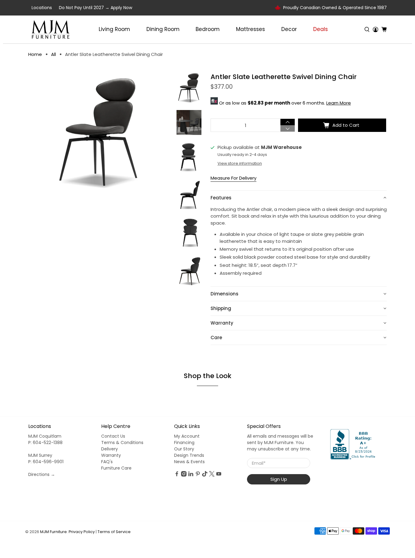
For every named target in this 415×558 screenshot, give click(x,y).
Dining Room (163, 29)
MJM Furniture (53, 531)
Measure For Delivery (233, 178)
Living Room (114, 29)
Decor (289, 29)
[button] (299, 198)
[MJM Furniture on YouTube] (218, 475)
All (53, 54)
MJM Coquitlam (44, 436)
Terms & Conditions (122, 442)
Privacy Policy (82, 531)
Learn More (338, 103)
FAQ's (107, 462)
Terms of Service (114, 531)
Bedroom (208, 29)
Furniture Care (116, 468)
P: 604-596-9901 (45, 462)
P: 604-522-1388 (45, 442)
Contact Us (113, 436)
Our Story (184, 449)
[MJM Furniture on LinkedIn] (191, 475)
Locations (42, 8)
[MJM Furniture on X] (211, 475)
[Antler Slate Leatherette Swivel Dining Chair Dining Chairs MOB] (99, 132)
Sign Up (278, 479)
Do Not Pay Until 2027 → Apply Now (95, 8)
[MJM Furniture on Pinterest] (198, 475)
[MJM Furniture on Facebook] (177, 475)
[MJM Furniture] (51, 29)
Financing (184, 442)
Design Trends (189, 455)
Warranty (111, 455)
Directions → (41, 474)
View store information (240, 163)
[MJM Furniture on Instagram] (184, 475)
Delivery (109, 449)
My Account (187, 436)
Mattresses (250, 29)
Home (35, 54)
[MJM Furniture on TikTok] (205, 475)
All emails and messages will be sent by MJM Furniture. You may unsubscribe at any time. (280, 442)
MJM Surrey (40, 455)
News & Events (189, 462)
